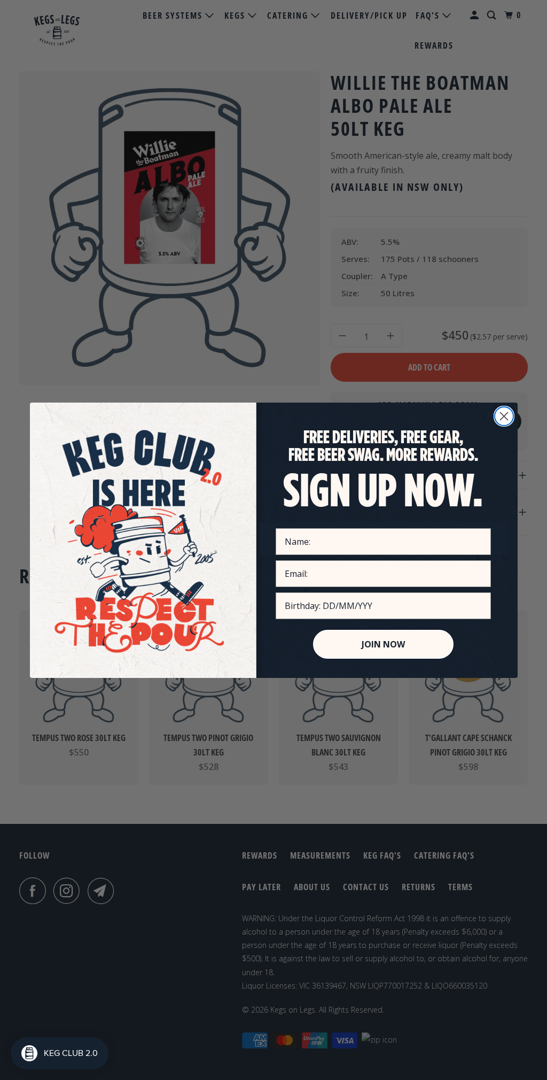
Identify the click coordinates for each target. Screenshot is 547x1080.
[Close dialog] (504, 416)
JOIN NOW (383, 644)
